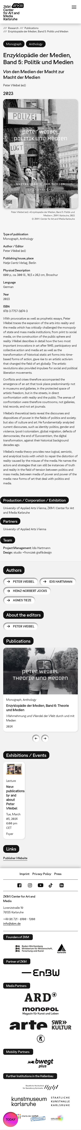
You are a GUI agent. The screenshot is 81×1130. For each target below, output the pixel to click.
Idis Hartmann (60, 581)
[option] (40, 690)
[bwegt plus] (40, 1063)
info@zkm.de (12, 923)
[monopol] (40, 1011)
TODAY (10, 1119)
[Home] (16, 12)
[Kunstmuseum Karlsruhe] (29, 1101)
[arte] (28, 1025)
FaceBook (19, 885)
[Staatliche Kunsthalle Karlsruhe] (60, 1101)
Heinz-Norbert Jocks (30, 590)
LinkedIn (61, 885)
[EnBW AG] (40, 972)
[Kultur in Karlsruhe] (40, 1038)
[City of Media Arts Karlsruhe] (57, 1118)
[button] (40, 153)
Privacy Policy (41, 874)
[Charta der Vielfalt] (31, 1118)
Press (57, 874)
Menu (74, 7)
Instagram (30, 885)
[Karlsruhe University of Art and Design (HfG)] (40, 1087)
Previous (36, 738)
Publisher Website (15, 858)
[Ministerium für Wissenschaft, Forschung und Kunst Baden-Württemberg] (34, 948)
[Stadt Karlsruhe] (61, 948)
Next (45, 738)
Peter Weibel (23, 581)
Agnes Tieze (22, 600)
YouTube (40, 885)
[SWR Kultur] (61, 1025)
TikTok (51, 885)
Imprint (24, 874)
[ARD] (40, 997)
